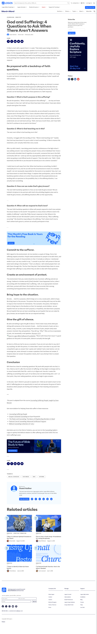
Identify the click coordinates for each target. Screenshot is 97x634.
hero (34, 476)
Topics (74, 11)
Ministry (18, 17)
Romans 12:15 (36, 333)
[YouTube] (78, 79)
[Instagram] (72, 79)
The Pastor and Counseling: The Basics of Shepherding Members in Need (32, 419)
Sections (59, 11)
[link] (94, 11)
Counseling (10, 17)
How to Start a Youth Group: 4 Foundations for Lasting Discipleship (48, 537)
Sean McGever (42, 541)
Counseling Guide (50, 430)
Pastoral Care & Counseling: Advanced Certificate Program (27, 421)
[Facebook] (69, 79)
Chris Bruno (13, 571)
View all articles (24, 499)
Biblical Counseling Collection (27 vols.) (21, 424)
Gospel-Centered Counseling (18, 416)
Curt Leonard (42, 571)
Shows (67, 11)
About (81, 11)
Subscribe (88, 11)
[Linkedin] (75, 79)
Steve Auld (12, 541)
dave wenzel (26, 476)
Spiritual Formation (19, 533)
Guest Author (13, 34)
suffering (41, 476)
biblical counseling (13, 476)
